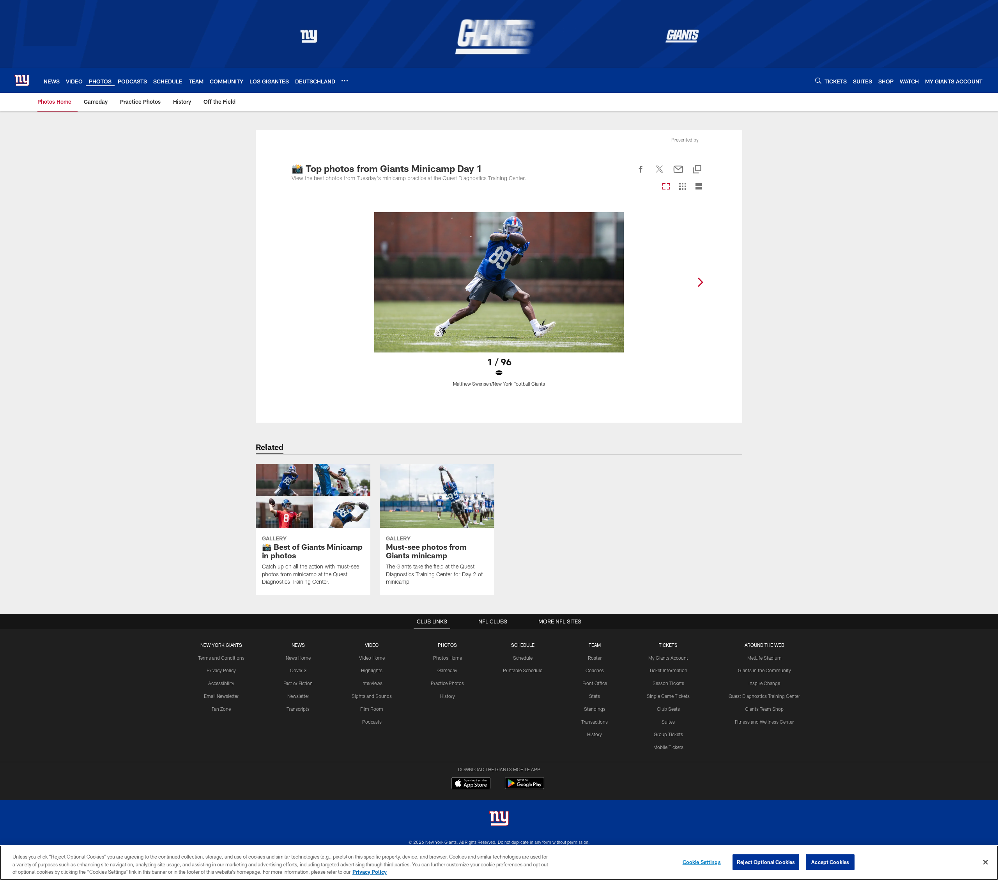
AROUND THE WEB (764, 645)
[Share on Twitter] (659, 173)
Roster (595, 657)
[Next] (700, 282)
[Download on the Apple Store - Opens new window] (471, 784)
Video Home (372, 657)
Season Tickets (668, 683)
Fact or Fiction (298, 683)
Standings (594, 709)
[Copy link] (697, 170)
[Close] (985, 862)
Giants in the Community (764, 670)
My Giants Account (668, 657)
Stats (594, 696)
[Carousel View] (666, 187)
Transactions (594, 721)
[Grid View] (682, 187)
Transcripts (298, 709)
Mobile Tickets (668, 747)
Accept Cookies (830, 862)
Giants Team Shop (764, 709)
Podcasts (372, 721)
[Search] (818, 80)
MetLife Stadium (764, 657)
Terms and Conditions (221, 657)
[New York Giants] (499, 819)
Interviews (371, 683)
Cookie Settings (702, 862)
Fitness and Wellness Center (764, 721)
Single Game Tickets (668, 696)
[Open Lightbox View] (499, 304)
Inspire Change (764, 683)
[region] (499, 862)
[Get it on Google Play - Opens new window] (524, 787)
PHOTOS (447, 645)
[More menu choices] (345, 81)
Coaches (595, 670)
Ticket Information (668, 670)
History (447, 696)
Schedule (523, 657)
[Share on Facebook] (641, 173)
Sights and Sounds (372, 696)
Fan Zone (221, 709)
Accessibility (221, 683)
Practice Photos (447, 683)
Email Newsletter (221, 696)
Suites (668, 721)
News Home (298, 657)
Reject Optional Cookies (766, 862)
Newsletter (298, 696)
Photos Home (447, 657)
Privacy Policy (221, 670)
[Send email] (678, 173)
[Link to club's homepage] (21, 80)
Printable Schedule (522, 670)
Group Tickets (668, 734)
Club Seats (668, 709)
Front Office (594, 683)
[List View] (698, 187)
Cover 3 (298, 670)
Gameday (447, 670)
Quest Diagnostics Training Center (764, 696)
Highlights (371, 670)
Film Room (371, 709)
